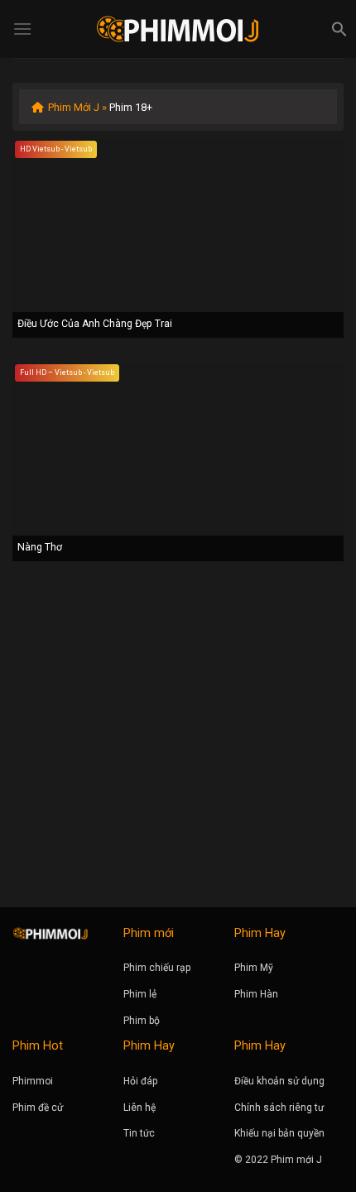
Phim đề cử (37, 1107)
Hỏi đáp (140, 1081)
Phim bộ (141, 1020)
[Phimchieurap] (178, 29)
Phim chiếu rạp (156, 967)
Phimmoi (32, 1081)
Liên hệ (139, 1107)
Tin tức (139, 1133)
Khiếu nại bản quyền (279, 1133)
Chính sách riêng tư (279, 1107)
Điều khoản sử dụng (279, 1081)
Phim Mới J (73, 107)
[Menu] (22, 28)
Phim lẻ (139, 994)
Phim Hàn (256, 994)
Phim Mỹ (253, 967)
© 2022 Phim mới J (278, 1160)
